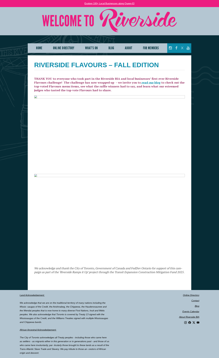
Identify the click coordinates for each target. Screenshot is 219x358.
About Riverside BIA (189, 317)
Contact (195, 300)
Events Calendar (190, 311)
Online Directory (191, 295)
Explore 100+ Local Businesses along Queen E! (109, 3)
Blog (197, 306)
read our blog (150, 82)
